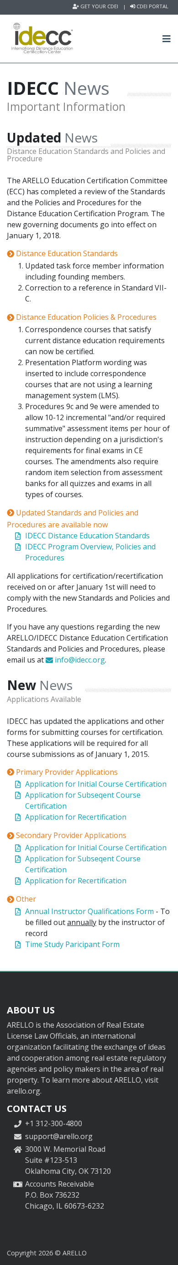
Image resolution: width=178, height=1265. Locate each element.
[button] (167, 38)
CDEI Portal (151, 6)
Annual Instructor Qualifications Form (89, 911)
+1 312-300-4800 (53, 1123)
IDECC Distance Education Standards (87, 536)
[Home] (42, 39)
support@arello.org (59, 1136)
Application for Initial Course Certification (96, 784)
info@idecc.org (79, 660)
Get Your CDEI (98, 6)
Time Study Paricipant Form (72, 944)
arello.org (23, 1091)
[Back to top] (162, 1249)
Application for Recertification (75, 817)
